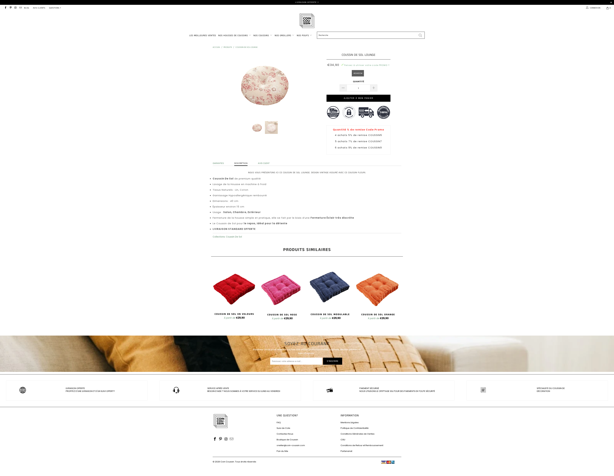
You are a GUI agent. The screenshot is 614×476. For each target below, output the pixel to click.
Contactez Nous (285, 433)
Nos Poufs (303, 35)
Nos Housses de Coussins (233, 35)
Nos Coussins (261, 35)
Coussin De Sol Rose (282, 286)
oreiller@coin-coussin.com (291, 445)
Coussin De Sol (234, 236)
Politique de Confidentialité (355, 428)
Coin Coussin (227, 461)
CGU (343, 439)
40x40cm (357, 73)
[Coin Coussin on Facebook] (5, 8)
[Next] (310, 84)
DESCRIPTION (241, 163)
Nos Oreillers (283, 35)
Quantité (358, 81)
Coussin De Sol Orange (378, 286)
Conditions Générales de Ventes (357, 433)
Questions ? (55, 8)
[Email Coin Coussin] (20, 8)
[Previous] (218, 84)
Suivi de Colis (283, 428)
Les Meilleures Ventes (202, 35)
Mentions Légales (350, 422)
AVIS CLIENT (264, 163)
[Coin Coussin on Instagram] (15, 8)
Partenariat (346, 451)
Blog (26, 8)
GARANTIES (218, 163)
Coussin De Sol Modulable (330, 286)
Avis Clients (39, 8)
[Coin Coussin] (307, 21)
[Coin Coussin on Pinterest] (10, 8)
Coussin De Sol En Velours (234, 286)
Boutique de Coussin (287, 439)
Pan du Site (282, 451)
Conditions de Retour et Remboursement (362, 445)
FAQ (279, 422)
